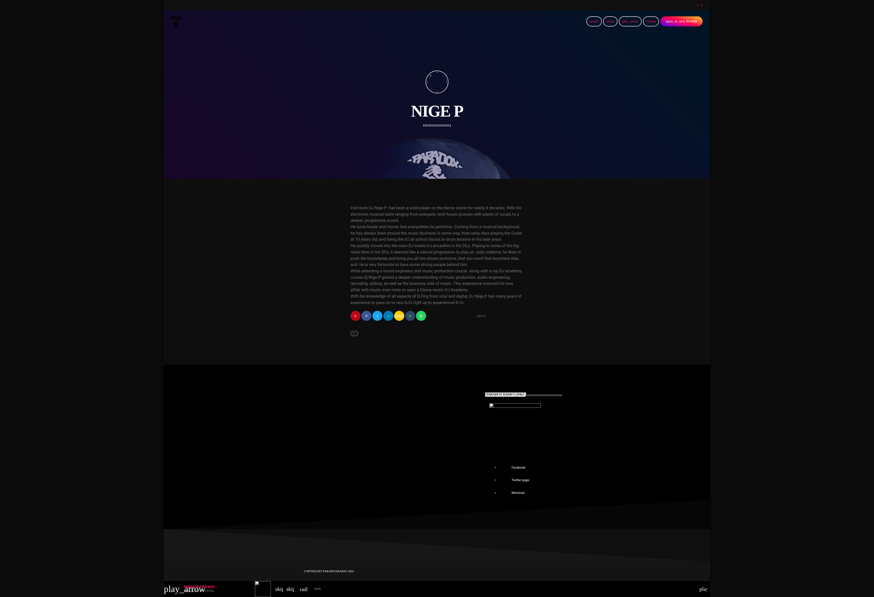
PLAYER (681, 21)
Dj (354, 333)
